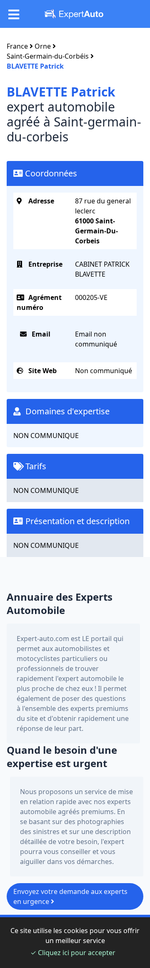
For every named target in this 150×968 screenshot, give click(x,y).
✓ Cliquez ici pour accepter (72, 952)
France (17, 46)
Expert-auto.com (43, 638)
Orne (43, 46)
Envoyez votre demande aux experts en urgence (70, 896)
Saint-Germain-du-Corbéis (48, 56)
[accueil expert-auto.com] (75, 14)
